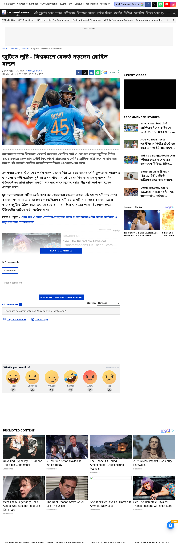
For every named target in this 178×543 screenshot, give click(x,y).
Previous (168, 20)
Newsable (22, 3)
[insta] (173, 4)
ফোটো (118, 13)
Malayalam (9, 3)
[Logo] (17, 13)
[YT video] (167, 4)
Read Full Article (61, 251)
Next (173, 20)
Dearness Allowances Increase (152, 20)
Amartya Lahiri (34, 70)
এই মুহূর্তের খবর (44, 13)
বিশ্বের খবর (153, 13)
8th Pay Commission (59, 20)
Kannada (33, 3)
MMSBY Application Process (118, 20)
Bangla (78, 3)
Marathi (94, 3)
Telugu (62, 3)
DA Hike (41, 20)
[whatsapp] (160, 4)
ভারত (58, 13)
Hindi (86, 3)
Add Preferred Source (127, 4)
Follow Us (114, 72)
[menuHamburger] (168, 13)
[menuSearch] (174, 13)
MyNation (105, 3)
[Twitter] (154, 4)
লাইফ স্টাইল (104, 13)
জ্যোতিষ (139, 13)
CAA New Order (26, 20)
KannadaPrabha (48, 3)
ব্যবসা (91, 13)
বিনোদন (82, 13)
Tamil (70, 3)
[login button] (163, 13)
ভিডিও (128, 13)
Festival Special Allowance (86, 20)
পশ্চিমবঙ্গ (69, 13)
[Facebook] (148, 4)
